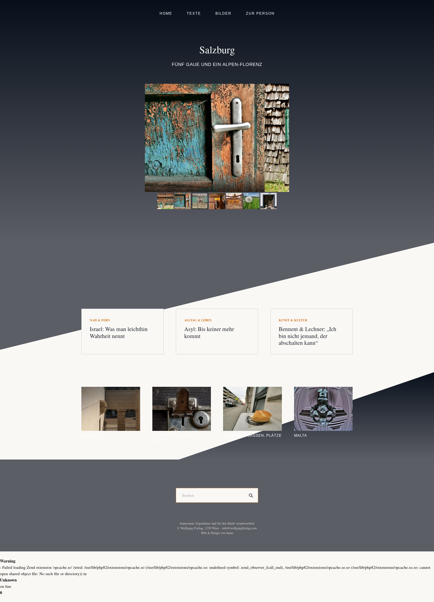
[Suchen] (250, 495)
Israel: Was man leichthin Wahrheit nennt (119, 332)
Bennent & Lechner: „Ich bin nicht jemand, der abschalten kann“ (307, 335)
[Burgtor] (110, 409)
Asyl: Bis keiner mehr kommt (209, 332)
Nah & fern (100, 320)
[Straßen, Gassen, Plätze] (252, 409)
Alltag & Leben (198, 320)
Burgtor (91, 435)
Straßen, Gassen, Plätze (252, 435)
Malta (300, 435)
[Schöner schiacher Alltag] (181, 409)
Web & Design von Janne (217, 533)
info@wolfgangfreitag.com (239, 528)
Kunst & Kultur (293, 320)
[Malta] (323, 409)
